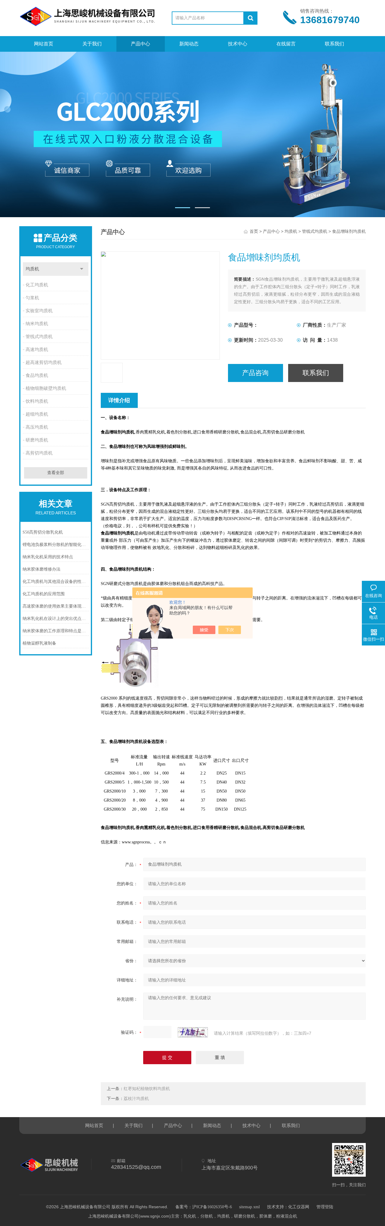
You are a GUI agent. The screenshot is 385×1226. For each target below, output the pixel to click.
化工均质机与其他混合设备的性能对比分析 (56, 581)
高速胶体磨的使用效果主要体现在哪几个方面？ (56, 606)
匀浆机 (32, 297)
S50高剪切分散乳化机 (43, 532)
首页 (254, 231)
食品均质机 (37, 375)
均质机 (32, 268)
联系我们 (334, 43)
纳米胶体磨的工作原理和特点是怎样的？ (56, 631)
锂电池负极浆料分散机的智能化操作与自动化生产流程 (56, 544)
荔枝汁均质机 (136, 1098)
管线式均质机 (39, 336)
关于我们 (92, 43)
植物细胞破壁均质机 (46, 388)
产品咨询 (255, 373)
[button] (182, 207)
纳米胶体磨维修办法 (41, 569)
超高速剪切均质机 (44, 362)
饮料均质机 (37, 401)
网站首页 (43, 43)
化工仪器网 (298, 1207)
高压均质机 (37, 427)
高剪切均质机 (39, 453)
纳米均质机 (37, 323)
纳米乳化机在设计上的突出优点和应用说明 (56, 618)
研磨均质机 (37, 440)
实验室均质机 (39, 310)
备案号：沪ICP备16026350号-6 (203, 1207)
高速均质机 (37, 349)
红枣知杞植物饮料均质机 (147, 1088)
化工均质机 (37, 284)
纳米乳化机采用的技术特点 (48, 557)
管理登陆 (324, 1207)
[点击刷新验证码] (193, 1032)
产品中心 (140, 43)
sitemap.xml (249, 1207)
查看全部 (55, 472)
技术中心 (237, 43)
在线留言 (286, 43)
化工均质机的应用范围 (44, 594)
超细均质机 (37, 414)
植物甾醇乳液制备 (39, 643)
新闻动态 (189, 43)
